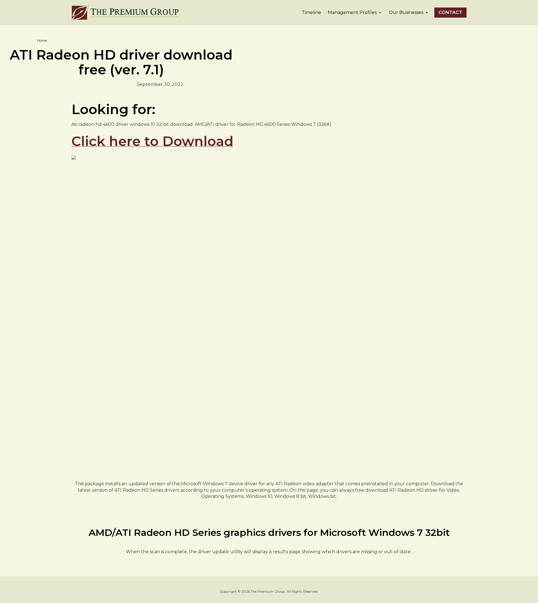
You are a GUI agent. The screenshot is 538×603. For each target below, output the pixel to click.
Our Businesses (406, 12)
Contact (450, 12)
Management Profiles (352, 12)
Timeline (311, 12)
